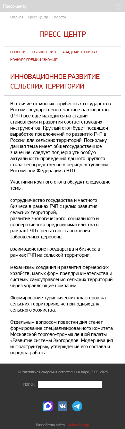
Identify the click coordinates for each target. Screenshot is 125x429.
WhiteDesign (78, 424)
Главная (16, 17)
